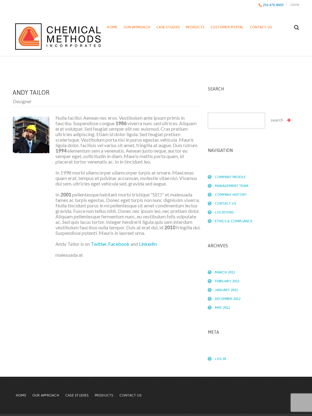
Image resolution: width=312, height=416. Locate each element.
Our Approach (136, 27)
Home (112, 27)
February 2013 (227, 281)
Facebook (118, 244)
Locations (224, 212)
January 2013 (226, 290)
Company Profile (230, 177)
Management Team (231, 186)
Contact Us (261, 27)
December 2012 (227, 299)
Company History (231, 194)
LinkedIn (148, 244)
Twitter (98, 244)
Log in (220, 359)
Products (195, 27)
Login (294, 4)
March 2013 (225, 272)
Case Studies (168, 27)
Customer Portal (227, 27)
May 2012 (222, 307)
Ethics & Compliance (233, 221)
